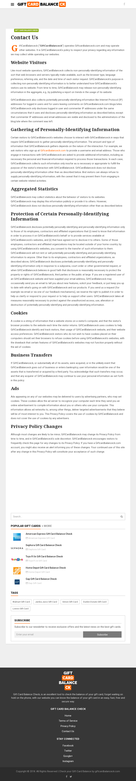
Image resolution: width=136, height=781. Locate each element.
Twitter (68, 750)
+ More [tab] (46, 526)
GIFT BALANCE (41, 4)
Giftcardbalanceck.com (53, 150)
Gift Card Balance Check (26, 30)
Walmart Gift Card (21, 602)
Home (68, 715)
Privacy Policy (68, 726)
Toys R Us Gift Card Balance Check (44, 556)
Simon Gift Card (70, 602)
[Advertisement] (68, 18)
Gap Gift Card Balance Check (41, 579)
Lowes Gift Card (21, 608)
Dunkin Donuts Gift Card (94, 602)
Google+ (68, 756)
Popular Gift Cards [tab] (26, 526)
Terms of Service (68, 720)
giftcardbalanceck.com (107, 771)
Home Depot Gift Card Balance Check (46, 567)
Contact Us (68, 731)
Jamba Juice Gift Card (46, 602)
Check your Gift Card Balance (75, 771)
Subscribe (102, 634)
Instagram (68, 761)
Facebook (68, 745)
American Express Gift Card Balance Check (49, 534)
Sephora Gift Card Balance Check (44, 545)
